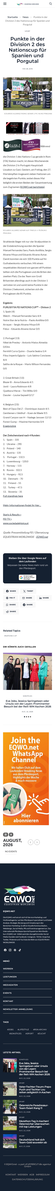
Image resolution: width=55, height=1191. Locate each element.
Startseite (12, 16)
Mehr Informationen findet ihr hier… (22, 505)
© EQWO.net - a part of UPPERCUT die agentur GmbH (27, 1165)
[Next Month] (37, 842)
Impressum (43, 1174)
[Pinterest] (15, 950)
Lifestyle (24, 1029)
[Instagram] (10, 950)
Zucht (42, 1033)
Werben (8, 968)
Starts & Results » (12, 514)
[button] (25, 717)
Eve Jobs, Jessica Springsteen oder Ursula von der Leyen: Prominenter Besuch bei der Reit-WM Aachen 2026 (27, 703)
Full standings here (13, 495)
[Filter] (5, 835)
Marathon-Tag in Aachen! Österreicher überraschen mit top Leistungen (34, 1124)
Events (7, 993)
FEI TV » (7, 518)
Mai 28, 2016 (27, 69)
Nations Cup (11, 636)
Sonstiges (27, 696)
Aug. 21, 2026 (24, 1146)
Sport (27, 31)
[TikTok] (20, 950)
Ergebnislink (9, 425)
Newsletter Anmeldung (18, 1009)
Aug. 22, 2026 (27, 712)
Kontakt (8, 1001)
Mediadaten (10, 985)
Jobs (10, 1029)
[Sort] (11, 835)
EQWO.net (42, 536)
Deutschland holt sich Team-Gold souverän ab (33, 1141)
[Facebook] (5, 950)
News (26, 16)
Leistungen (10, 976)
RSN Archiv (40, 1029)
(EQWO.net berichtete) (32, 186)
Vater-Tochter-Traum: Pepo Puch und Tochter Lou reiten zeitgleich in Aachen (35, 1089)
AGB (31, 1174)
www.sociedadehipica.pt (16, 523)
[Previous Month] (30, 842)
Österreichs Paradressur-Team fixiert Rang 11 (33, 1107)
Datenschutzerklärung (27, 1179)
